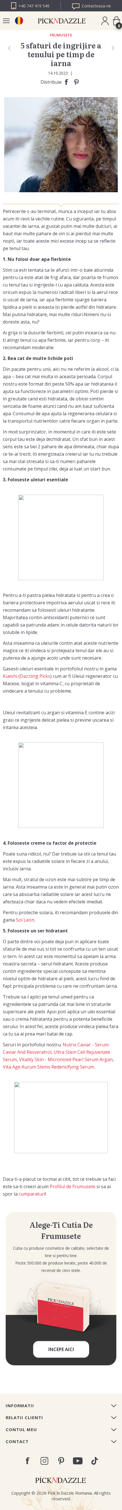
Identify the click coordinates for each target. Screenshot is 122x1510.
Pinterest (61, 1461)
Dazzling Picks (35, 676)
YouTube (78, 1460)
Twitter (94, 1461)
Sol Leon (25, 920)
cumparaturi (32, 1194)
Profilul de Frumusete (72, 1186)
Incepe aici (61, 1349)
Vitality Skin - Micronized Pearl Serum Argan (66, 1059)
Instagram (44, 1461)
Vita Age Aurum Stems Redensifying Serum (48, 1067)
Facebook (27, 1460)
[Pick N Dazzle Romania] (19, 21)
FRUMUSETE (61, 35)
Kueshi (10, 676)
